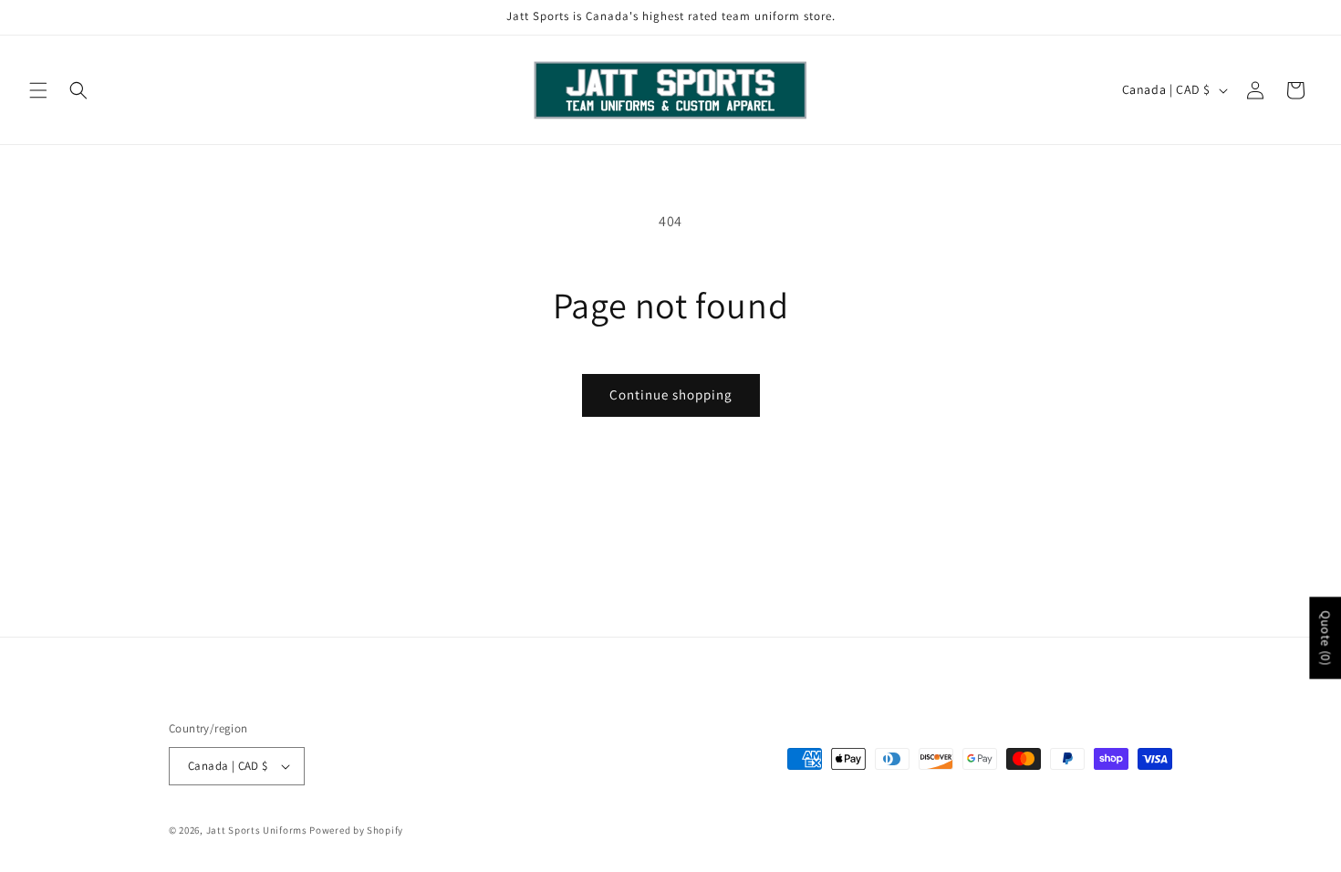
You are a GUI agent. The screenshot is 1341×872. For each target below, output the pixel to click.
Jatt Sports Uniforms (256, 830)
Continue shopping (671, 394)
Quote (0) (1325, 637)
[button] (38, 90)
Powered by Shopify (356, 830)
